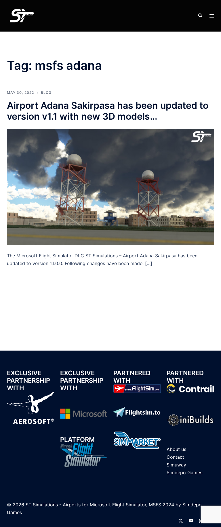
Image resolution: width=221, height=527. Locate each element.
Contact (175, 457)
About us (176, 449)
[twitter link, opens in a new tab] (180, 520)
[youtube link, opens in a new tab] (191, 520)
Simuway (176, 465)
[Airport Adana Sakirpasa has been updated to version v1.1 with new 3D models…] (110, 186)
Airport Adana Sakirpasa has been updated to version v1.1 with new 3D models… (107, 111)
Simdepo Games (184, 472)
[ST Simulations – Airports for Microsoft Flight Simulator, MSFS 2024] (21, 15)
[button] (200, 15)
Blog (46, 92)
